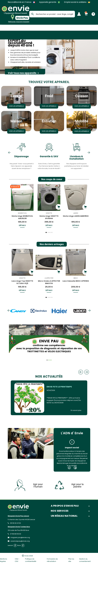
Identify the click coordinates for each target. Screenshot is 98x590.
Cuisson (81, 96)
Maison (16, 121)
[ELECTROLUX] (21, 311)
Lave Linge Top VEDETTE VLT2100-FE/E (22, 282)
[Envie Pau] (15, 10)
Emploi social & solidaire (75, 2)
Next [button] (88, 152)
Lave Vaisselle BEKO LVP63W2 (76, 281)
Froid (49, 96)
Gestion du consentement (85, 560)
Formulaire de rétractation (52, 560)
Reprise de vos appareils (76, 157)
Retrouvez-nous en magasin (18, 22)
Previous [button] (9, 152)
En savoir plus (76, 410)
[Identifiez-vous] (79, 14)
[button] (11, 209)
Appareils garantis (48, 2)
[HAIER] (41, 311)
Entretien (49, 121)
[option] (49, 56)
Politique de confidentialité (30, 560)
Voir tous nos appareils (23, 73)
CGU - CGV (17, 560)
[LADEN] (62, 311)
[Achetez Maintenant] (58, 207)
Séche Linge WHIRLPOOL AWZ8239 (22, 217)
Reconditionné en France (20, 2)
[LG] (83, 311)
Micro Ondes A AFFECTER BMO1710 (49, 282)
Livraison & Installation (49, 157)
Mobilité (81, 121)
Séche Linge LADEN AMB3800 (76, 216)
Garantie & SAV (21, 156)
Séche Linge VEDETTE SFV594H (48, 217)
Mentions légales (3, 560)
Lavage (16, 96)
